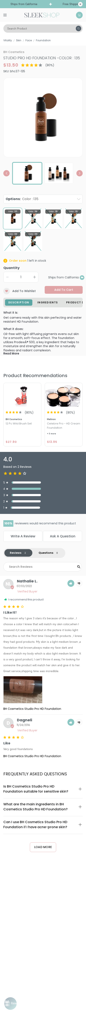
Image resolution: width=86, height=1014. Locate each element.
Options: (22, 199)
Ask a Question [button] (62, 536)
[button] (70, 583)
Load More (43, 847)
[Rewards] (10, 1003)
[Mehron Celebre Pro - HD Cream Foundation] (63, 395)
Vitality (7, 40)
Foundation (43, 40)
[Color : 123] (73, 218)
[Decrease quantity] (7, 277)
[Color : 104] (33, 218)
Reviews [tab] (15, 553)
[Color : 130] (33, 241)
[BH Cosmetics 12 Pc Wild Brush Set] (22, 395)
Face (28, 40)
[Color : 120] (53, 218)
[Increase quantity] (34, 277)
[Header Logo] (41, 15)
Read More (11, 354)
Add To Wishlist (24, 291)
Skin (18, 40)
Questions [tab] (46, 553)
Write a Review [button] (23, 536)
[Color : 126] (13, 241)
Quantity (11, 268)
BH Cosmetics (13, 52)
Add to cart (63, 290)
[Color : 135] (13, 218)
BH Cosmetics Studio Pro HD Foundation (32, 709)
